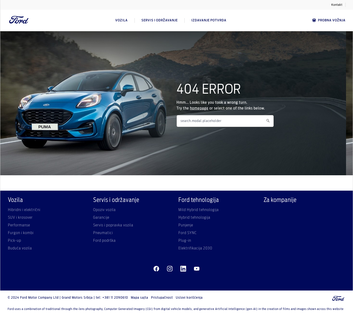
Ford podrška (104, 240)
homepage (199, 108)
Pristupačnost (162, 297)
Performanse (19, 225)
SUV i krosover (20, 217)
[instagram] (170, 269)
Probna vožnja (332, 20)
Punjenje (185, 225)
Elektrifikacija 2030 (195, 248)
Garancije (101, 217)
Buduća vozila (20, 248)
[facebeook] (156, 269)
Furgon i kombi (21, 233)
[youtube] (197, 269)
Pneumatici (103, 233)
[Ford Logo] (19, 20)
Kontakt (336, 4)
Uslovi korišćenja (189, 297)
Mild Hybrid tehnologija (198, 210)
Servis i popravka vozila (113, 225)
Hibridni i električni (24, 210)
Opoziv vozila (104, 210)
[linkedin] (183, 269)
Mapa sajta (139, 297)
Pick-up (14, 240)
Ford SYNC (187, 233)
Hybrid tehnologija (194, 217)
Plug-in (184, 240)
